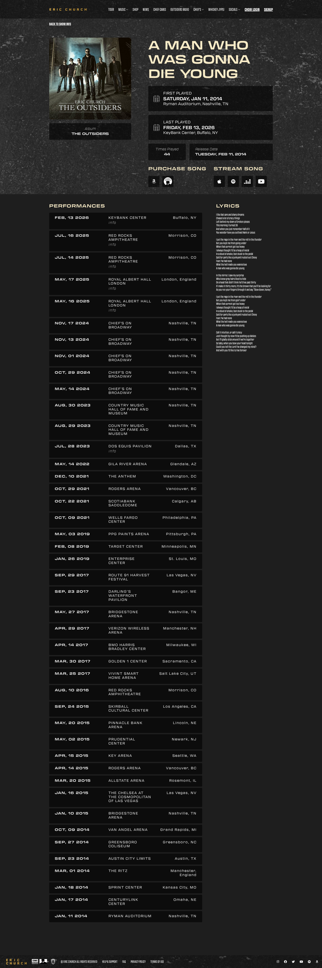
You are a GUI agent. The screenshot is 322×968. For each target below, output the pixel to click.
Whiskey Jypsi (216, 9)
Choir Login (252, 9)
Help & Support (109, 961)
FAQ (124, 961)
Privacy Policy (138, 961)
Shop (135, 9)
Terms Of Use (157, 961)
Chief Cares (159, 9)
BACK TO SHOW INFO (60, 24)
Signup (268, 9)
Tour (111, 9)
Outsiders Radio (180, 9)
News (146, 9)
